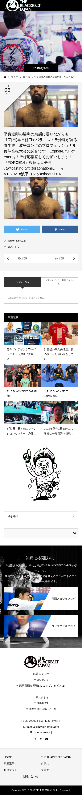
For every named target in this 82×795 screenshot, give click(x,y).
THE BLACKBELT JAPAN (56, 757)
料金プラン (10, 769)
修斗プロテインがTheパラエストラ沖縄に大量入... (21, 354)
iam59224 (21, 240)
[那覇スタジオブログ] (41, 587)
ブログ (45, 769)
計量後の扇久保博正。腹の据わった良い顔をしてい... (58, 354)
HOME (8, 757)
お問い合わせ (31, 776)
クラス (45, 763)
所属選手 (9, 763)
